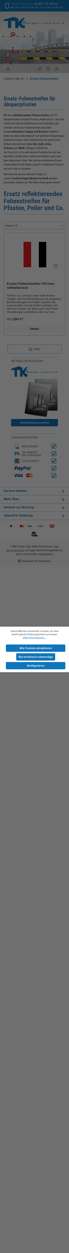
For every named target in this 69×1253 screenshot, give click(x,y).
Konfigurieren (36, 665)
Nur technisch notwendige (36, 656)
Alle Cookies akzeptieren (36, 648)
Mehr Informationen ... (34, 637)
